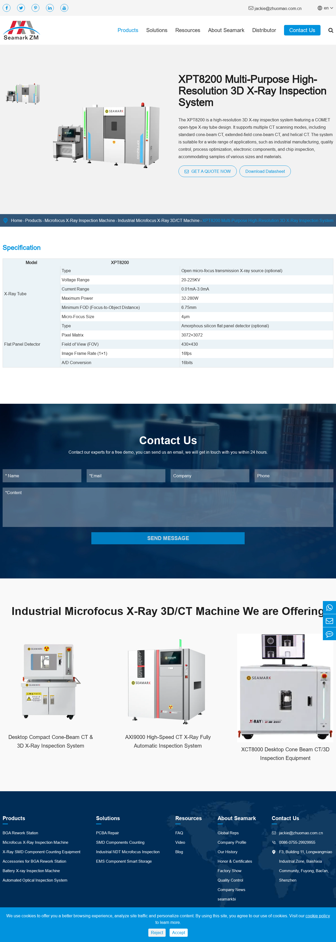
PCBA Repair (107, 833)
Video (180, 842)
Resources (187, 30)
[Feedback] (329, 633)
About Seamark (226, 30)
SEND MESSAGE (168, 538)
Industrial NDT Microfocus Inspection (128, 852)
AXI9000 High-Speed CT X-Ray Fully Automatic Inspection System (168, 741)
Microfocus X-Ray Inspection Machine (80, 220)
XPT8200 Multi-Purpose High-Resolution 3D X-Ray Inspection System (267, 220)
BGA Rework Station (20, 833)
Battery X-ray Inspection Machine (31, 870)
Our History (228, 852)
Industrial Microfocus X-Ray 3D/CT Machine (159, 220)
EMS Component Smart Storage (124, 861)
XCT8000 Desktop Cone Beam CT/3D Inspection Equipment (285, 753)
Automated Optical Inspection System (35, 880)
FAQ (179, 833)
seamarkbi (227, 899)
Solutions (156, 30)
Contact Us (302, 30)
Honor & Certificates (235, 861)
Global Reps (228, 833)
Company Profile (232, 842)
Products (128, 30)
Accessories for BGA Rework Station (34, 861)
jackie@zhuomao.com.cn (275, 8)
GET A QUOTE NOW (210, 171)
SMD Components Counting (120, 842)
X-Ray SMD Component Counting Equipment (41, 852)
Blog (179, 852)
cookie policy (318, 915)
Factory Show (230, 870)
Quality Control (230, 880)
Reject (157, 932)
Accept (178, 932)
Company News (231, 889)
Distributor (264, 30)
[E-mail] (329, 620)
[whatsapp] (329, 607)
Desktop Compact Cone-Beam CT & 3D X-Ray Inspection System (50, 741)
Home (16, 220)
